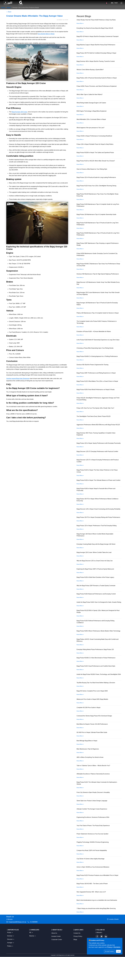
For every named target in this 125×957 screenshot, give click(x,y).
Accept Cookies (109, 951)
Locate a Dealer (114, 919)
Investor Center (56, 936)
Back (9, 12)
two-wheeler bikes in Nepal (46, 34)
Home (3, 7)
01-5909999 (34, 922)
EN (112, 3)
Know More (80, 23)
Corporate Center (56, 939)
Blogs (9, 7)
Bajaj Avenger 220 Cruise (19, 112)
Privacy (109, 947)
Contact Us (77, 933)
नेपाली (116, 3)
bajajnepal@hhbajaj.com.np (17, 922)
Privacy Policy (78, 936)
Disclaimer (117, 947)
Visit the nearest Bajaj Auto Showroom (17, 378)
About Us (54, 933)
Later (118, 951)
